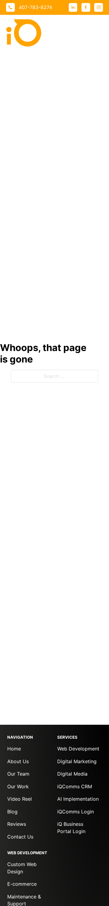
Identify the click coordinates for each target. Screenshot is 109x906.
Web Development (78, 749)
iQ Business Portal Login (71, 827)
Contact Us (20, 837)
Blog (12, 812)
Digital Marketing (77, 761)
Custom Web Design (22, 867)
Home (14, 749)
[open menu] (97, 33)
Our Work (18, 786)
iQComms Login (75, 812)
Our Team (18, 774)
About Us (18, 761)
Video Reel (19, 799)
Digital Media (72, 774)
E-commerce (22, 884)
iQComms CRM (74, 786)
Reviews (16, 824)
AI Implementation (78, 799)
